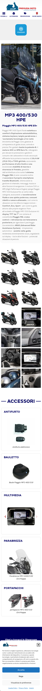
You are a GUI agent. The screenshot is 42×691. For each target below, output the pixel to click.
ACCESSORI (14, 16)
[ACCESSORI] (13, 13)
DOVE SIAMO (37, 16)
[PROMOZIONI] (25, 13)
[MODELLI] (4, 13)
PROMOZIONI (25, 16)
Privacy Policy (23, 688)
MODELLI (3, 16)
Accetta (21, 670)
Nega (21, 676)
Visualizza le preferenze (21, 683)
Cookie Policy (13, 688)
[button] (38, 645)
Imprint (31, 688)
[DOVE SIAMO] (37, 13)
